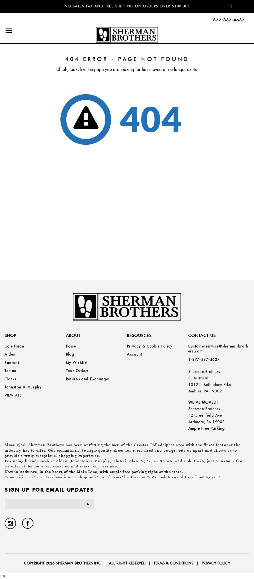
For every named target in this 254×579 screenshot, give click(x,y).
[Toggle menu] (8, 30)
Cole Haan (14, 346)
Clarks (10, 379)
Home (71, 346)
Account (135, 354)
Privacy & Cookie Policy (150, 346)
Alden (10, 354)
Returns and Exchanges (88, 379)
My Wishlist (77, 362)
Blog (70, 354)
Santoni (12, 362)
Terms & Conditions (174, 563)
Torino (11, 371)
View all (13, 395)
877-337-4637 (229, 20)
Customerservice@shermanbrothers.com (218, 349)
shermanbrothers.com (128, 477)
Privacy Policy (216, 563)
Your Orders (77, 371)
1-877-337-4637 (204, 359)
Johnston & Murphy (23, 387)
